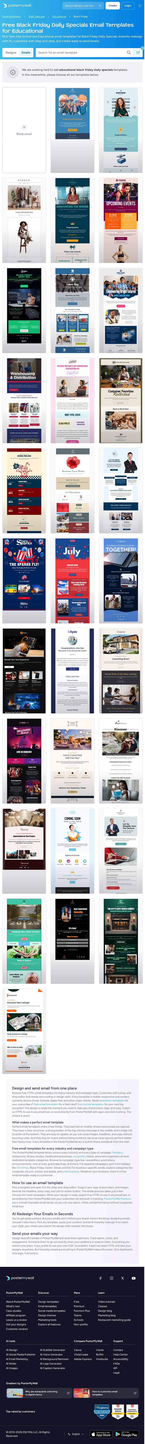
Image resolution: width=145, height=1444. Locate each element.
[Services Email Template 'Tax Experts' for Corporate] (121, 851)
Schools (78, 1320)
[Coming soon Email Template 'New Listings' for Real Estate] (121, 671)
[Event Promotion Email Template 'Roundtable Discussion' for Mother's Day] (72, 400)
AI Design (11, 1350)
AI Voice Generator (51, 1354)
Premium (79, 1306)
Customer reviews (17, 1329)
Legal (116, 1372)
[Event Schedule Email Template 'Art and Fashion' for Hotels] (121, 941)
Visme (100, 1350)
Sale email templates (46, 1104)
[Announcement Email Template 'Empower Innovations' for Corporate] (121, 130)
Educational (59, 16)
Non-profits (81, 1324)
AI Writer (11, 1363)
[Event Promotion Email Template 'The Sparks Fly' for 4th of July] (24, 580)
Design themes (47, 1315)
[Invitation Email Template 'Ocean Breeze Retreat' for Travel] (121, 761)
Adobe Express (83, 1359)
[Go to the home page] (15, 5)
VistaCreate (81, 1354)
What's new (13, 1306)
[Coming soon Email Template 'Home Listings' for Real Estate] (24, 1031)
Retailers (117, 1152)
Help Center (120, 1354)
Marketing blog (107, 1315)
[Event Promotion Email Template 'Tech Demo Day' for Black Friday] (24, 310)
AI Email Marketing (17, 1359)
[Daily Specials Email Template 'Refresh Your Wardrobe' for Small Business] (24, 220)
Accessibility (120, 1359)
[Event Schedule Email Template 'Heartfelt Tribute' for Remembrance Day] (72, 490)
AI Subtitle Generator (52, 1350)
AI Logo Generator (51, 1363)
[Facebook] (100, 1278)
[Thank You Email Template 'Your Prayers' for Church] (24, 851)
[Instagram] (111, 1278)
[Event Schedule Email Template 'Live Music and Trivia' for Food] (24, 490)
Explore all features (49, 1324)
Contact (118, 1350)
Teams (78, 1315)
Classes (102, 1306)
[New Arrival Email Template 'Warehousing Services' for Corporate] (24, 400)
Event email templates (91, 1104)
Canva (77, 1350)
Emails (26, 52)
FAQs (116, 1363)
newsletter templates (111, 1100)
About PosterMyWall (18, 1301)
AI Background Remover (54, 1359)
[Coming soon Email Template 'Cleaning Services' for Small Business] (72, 851)
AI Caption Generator (52, 1368)
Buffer (100, 1354)
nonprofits (79, 1156)
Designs (10, 52)
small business (70, 1171)
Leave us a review (16, 1320)
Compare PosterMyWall (88, 1341)
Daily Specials (37, 16)
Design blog (105, 1310)
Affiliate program (16, 1315)
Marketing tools (47, 1320)
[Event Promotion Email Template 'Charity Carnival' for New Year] (24, 941)
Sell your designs (16, 1324)
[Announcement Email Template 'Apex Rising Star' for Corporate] (72, 671)
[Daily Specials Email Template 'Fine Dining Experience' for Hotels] (72, 761)
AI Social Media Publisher (20, 1354)
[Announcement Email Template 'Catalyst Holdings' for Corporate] (72, 220)
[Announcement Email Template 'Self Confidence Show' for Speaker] (72, 941)
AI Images (12, 1368)
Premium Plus (82, 1310)
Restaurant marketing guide (114, 1320)
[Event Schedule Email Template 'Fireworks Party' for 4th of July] (72, 580)
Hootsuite (102, 1359)
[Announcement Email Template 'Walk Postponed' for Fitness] (72, 130)
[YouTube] (133, 1278)
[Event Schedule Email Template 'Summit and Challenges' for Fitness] (121, 220)
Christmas (23, 1167)
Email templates (11, 16)
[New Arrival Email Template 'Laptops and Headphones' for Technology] (24, 671)
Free (76, 1301)
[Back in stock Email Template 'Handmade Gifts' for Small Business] (121, 400)
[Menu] (139, 5)
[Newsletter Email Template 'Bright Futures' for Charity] (121, 310)
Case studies (13, 1310)
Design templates (48, 1301)
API (115, 1368)
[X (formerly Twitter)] (122, 1278)
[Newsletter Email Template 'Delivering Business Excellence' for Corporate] (121, 490)
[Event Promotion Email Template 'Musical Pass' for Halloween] (24, 761)
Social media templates (52, 1310)
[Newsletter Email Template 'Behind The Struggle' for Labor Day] (72, 310)
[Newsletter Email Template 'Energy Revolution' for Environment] (121, 580)
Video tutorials (106, 1301)
